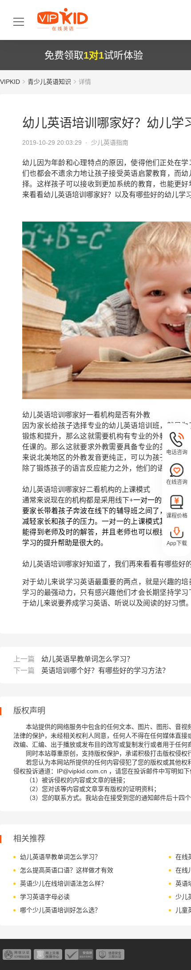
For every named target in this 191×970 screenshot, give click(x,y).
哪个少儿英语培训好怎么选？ (60, 910)
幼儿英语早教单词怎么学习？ (87, 659)
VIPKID (10, 81)
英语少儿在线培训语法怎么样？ (63, 883)
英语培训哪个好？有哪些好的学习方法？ (105, 670)
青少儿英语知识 (49, 81)
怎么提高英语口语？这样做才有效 (66, 870)
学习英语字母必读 (45, 896)
